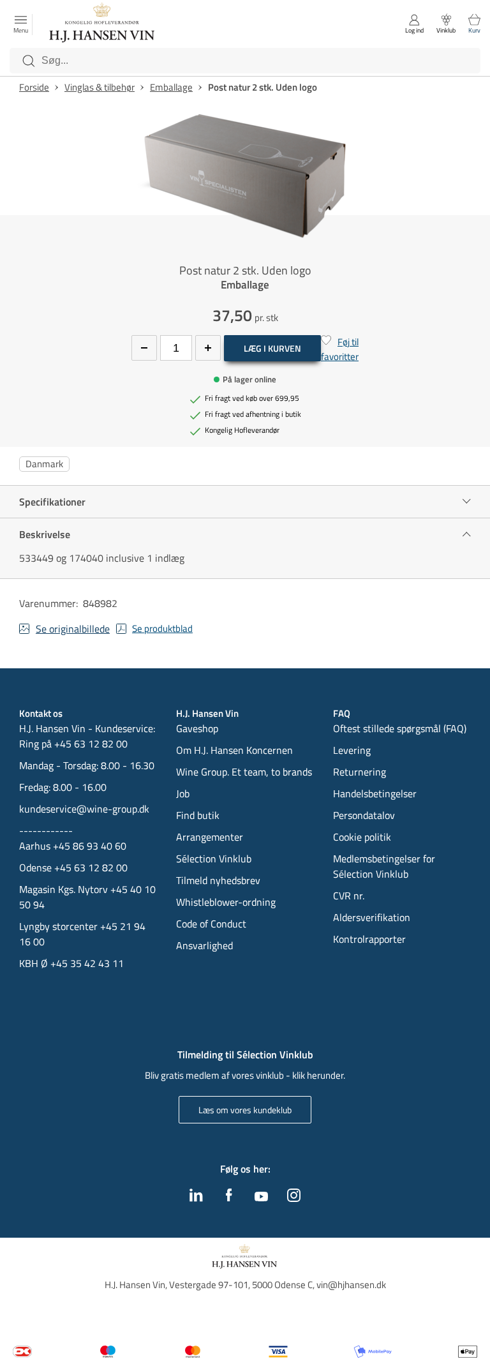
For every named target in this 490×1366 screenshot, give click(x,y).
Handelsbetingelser (375, 793)
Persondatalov (364, 815)
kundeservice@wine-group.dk (84, 808)
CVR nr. (348, 895)
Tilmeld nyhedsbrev (218, 880)
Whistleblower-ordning (226, 902)
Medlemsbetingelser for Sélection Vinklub (384, 866)
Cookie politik (363, 836)
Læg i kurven (272, 348)
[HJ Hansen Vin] (103, 24)
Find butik (197, 815)
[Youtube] (261, 1197)
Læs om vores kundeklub (245, 1109)
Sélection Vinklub (213, 858)
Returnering (359, 771)
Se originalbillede (73, 628)
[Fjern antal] (144, 348)
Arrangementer (209, 836)
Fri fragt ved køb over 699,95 (252, 398)
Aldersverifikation (371, 917)
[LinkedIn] (196, 1198)
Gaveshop (197, 728)
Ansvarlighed (204, 945)
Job (182, 793)
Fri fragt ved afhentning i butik (253, 414)
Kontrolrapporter (369, 939)
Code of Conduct (211, 923)
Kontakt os (41, 714)
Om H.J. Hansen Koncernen (234, 750)
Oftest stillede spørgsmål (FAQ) (399, 728)
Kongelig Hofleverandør (242, 430)
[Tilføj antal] (208, 348)
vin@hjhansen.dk (351, 1284)
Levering (352, 750)
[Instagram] (294, 1198)
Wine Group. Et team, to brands (244, 771)
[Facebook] (229, 1198)
